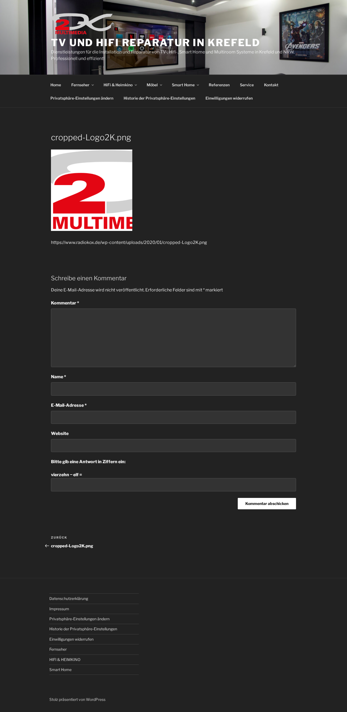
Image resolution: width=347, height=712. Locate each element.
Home (55, 84)
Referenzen (219, 84)
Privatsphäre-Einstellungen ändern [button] (81, 98)
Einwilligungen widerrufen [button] (229, 98)
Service (247, 84)
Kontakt (271, 84)
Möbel (152, 84)
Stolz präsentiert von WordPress (77, 699)
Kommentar (65, 303)
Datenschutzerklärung (68, 598)
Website (60, 433)
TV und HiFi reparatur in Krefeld (155, 43)
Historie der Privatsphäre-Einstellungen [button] (159, 98)
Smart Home (183, 84)
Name (58, 376)
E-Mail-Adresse (69, 405)
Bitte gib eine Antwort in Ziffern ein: (88, 461)
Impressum (59, 608)
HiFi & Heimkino (118, 84)
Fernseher (80, 84)
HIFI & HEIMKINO (65, 659)
